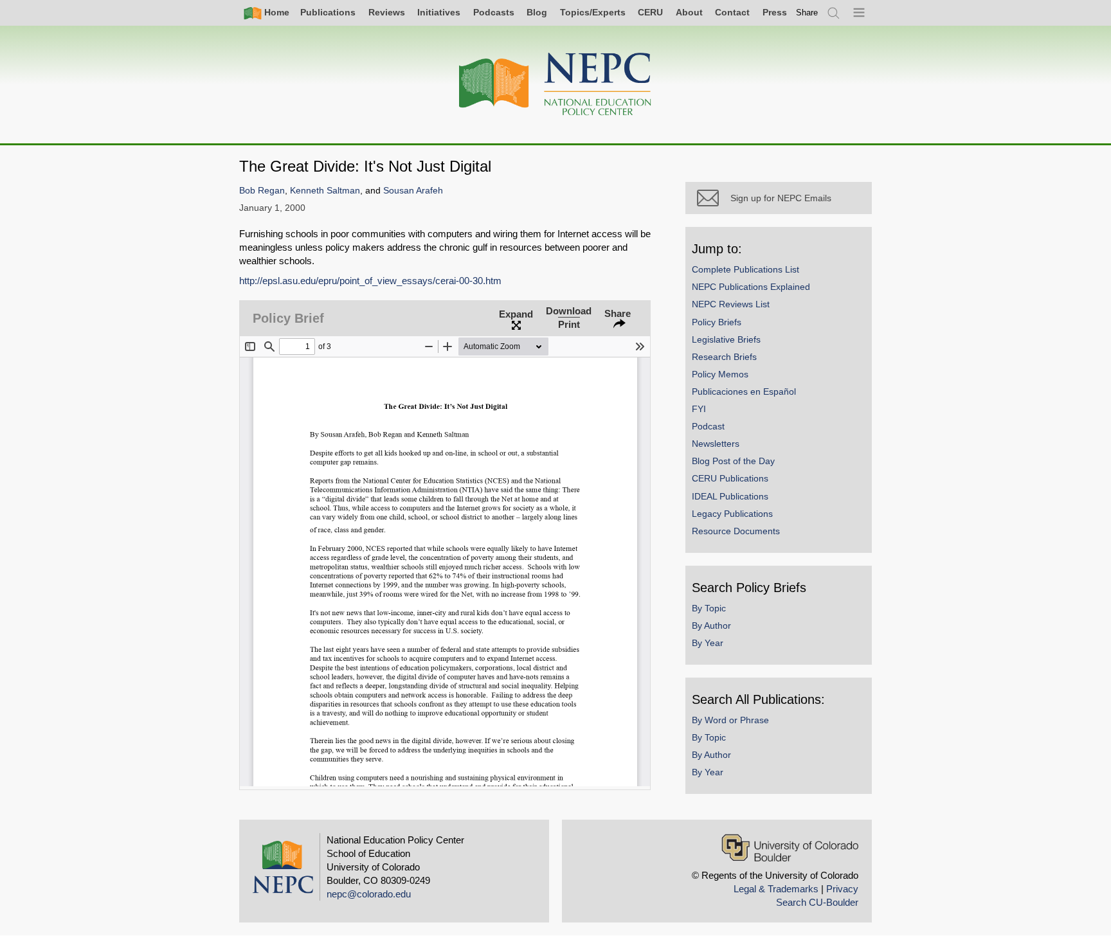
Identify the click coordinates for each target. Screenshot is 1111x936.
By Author (711, 625)
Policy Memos (720, 374)
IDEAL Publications (730, 496)
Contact (732, 12)
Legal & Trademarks (776, 888)
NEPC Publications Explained (751, 287)
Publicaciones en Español (744, 391)
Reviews (386, 12)
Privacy (842, 888)
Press (775, 12)
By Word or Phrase (730, 720)
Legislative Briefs (726, 339)
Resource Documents (736, 531)
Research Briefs (724, 357)
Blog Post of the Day (733, 461)
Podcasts (493, 12)
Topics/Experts (593, 12)
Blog (537, 12)
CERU (650, 12)
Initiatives (438, 12)
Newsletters (715, 443)
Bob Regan (262, 190)
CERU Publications (730, 478)
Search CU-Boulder (817, 902)
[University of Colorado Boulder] (789, 847)
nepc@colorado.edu (369, 893)
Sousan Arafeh (413, 190)
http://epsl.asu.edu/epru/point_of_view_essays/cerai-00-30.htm (370, 280)
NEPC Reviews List (731, 304)
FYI (699, 409)
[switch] (807, 12)
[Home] (555, 84)
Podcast (708, 426)
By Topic (709, 608)
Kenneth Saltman (325, 190)
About (689, 12)
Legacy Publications (732, 514)
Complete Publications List (745, 269)
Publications (328, 12)
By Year (707, 643)
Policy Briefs (716, 322)
